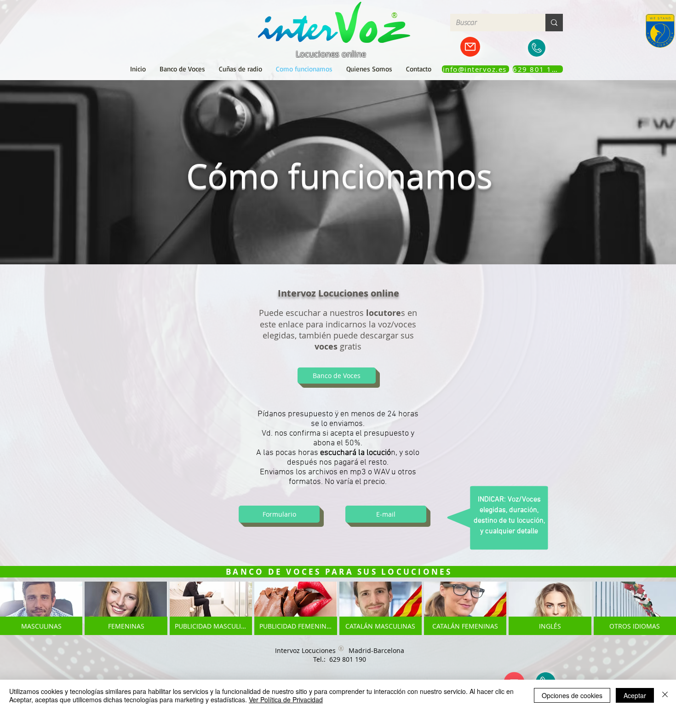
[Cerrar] (664, 695)
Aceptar (635, 695)
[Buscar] (554, 22)
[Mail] (470, 47)
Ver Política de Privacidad (286, 699)
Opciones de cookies (572, 695)
